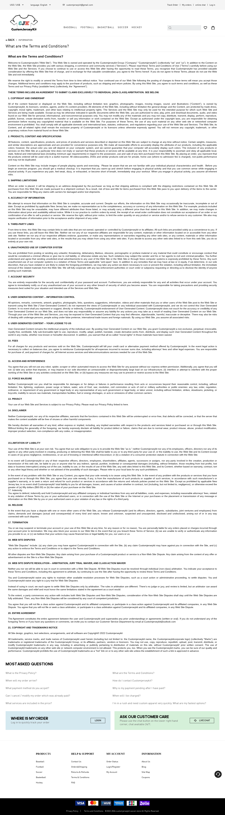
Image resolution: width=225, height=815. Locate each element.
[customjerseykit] (24, 23)
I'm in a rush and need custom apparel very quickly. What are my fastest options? (159, 703)
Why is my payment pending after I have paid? (138, 688)
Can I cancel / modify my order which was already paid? (38, 696)
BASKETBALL (106, 27)
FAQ (73, 783)
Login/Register (113, 767)
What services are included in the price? (29, 703)
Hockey (39, 783)
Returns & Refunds (80, 772)
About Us (146, 762)
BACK (10, 40)
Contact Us (76, 762)
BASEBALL (70, 27)
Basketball (41, 777)
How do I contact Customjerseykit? (132, 680)
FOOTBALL (87, 27)
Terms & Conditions (80, 777)
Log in (212, 5)
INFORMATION (25, 40)
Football (40, 767)
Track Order (172, 5)
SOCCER (123, 27)
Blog (144, 767)
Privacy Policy (72, 811)
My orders (186, 5)
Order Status (112, 762)
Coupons (146, 777)
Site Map (146, 772)
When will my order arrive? (21, 680)
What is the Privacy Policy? (21, 673)
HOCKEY (137, 27)
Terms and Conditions (93, 811)
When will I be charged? (126, 696)
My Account (111, 772)
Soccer (39, 772)
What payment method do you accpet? (27, 688)
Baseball (40, 762)
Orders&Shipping (79, 767)
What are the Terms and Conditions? (133, 673)
